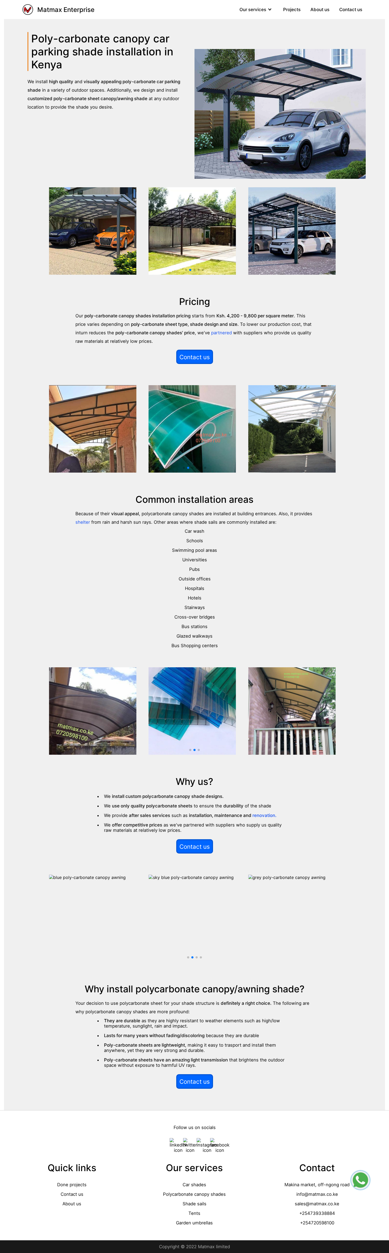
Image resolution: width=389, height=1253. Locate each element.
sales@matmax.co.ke (317, 1203)
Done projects (72, 1184)
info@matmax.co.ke (317, 1194)
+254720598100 (317, 1222)
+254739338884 (317, 1213)
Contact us (350, 9)
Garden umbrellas (194, 1222)
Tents (194, 1213)
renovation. (264, 815)
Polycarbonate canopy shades (194, 1194)
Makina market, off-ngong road (317, 1184)
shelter (82, 522)
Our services (252, 9)
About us (319, 9)
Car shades (194, 1184)
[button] (186, 270)
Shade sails (194, 1203)
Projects (292, 9)
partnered (221, 332)
